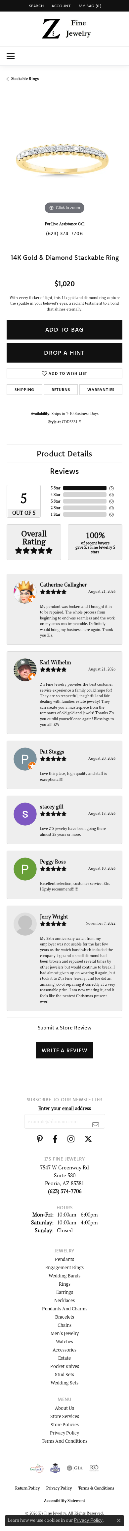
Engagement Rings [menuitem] (64, 1267)
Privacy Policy (64, 1433)
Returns (61, 389)
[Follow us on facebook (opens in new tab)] (55, 1139)
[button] (36, 6)
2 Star (56, 507)
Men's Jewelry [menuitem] (65, 1333)
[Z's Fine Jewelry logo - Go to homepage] (64, 29)
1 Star (56, 514)
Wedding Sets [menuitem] (64, 1383)
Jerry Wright (54, 916)
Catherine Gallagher (63, 584)
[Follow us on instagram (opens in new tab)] (71, 1139)
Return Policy (27, 1488)
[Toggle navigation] (10, 56)
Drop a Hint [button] (64, 352)
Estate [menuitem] (64, 1358)
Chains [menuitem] (64, 1325)
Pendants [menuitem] (64, 1259)
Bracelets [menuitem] (64, 1317)
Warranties (100, 389)
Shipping (24, 389)
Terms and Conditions (64, 1441)
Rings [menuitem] (64, 1284)
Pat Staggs (52, 751)
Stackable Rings (25, 78)
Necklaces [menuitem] (64, 1300)
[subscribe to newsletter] (96, 1125)
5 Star (56, 487)
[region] (64, 158)
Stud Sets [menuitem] (64, 1374)
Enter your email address (64, 1108)
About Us (64, 1408)
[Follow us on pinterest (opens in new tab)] (39, 1139)
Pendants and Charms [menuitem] (64, 1308)
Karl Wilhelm (55, 662)
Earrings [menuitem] (64, 1292)
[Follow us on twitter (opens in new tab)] (88, 1139)
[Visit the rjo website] (94, 1468)
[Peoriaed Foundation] (55, 1468)
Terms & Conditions (96, 1488)
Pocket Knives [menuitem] (64, 1366)
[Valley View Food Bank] (37, 1468)
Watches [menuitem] (64, 1341)
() (111, 487)
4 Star (56, 494)
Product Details (64, 453)
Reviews (64, 471)
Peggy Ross (53, 861)
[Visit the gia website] (75, 1468)
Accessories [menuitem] (64, 1350)
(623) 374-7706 (64, 233)
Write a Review (64, 1050)
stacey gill (52, 806)
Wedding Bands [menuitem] (64, 1275)
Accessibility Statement (64, 1500)
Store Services (64, 1416)
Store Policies (65, 1424)
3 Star (56, 501)
